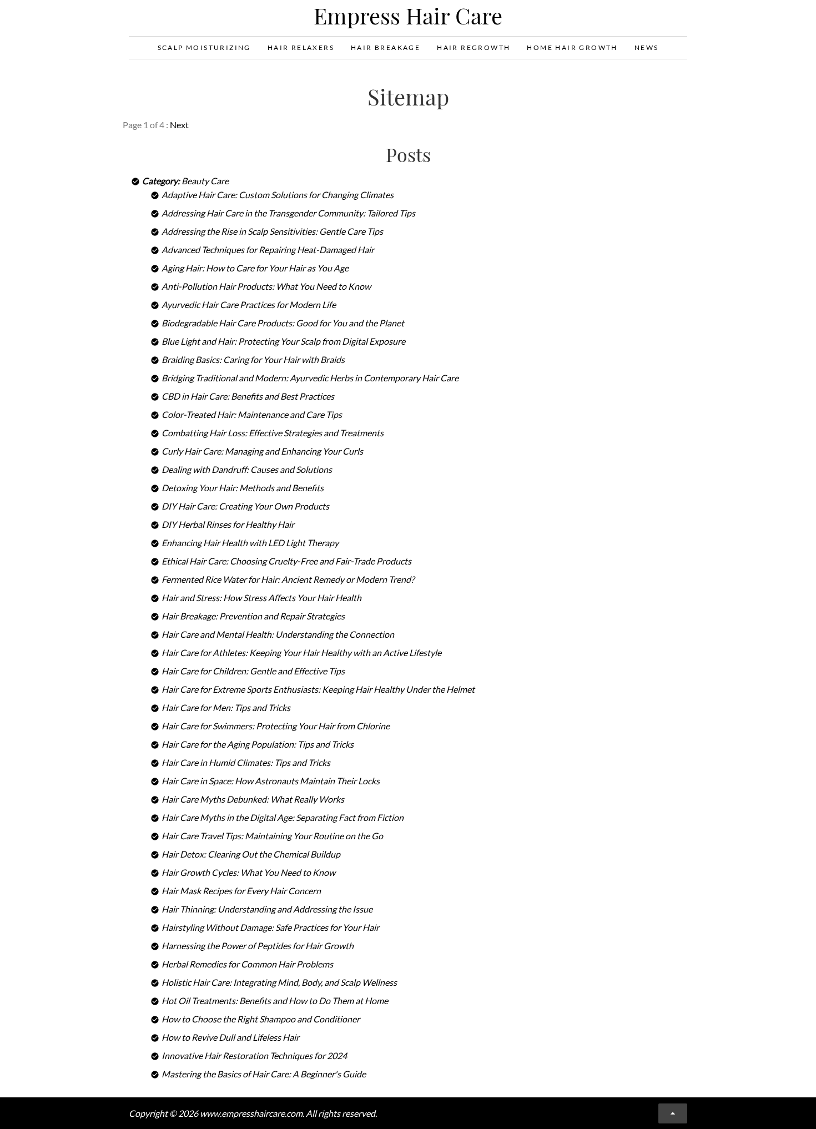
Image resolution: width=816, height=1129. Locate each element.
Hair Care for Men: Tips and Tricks (226, 707)
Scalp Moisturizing (204, 47)
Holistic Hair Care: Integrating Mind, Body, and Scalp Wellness (279, 982)
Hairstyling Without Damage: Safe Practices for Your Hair (270, 927)
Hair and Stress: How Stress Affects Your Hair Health (261, 597)
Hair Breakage (385, 47)
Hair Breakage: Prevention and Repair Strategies (253, 616)
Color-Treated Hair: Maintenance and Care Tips (252, 414)
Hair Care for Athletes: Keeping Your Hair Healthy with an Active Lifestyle (301, 652)
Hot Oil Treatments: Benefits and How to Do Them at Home (275, 1000)
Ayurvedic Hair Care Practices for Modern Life (249, 304)
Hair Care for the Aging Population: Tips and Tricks (258, 744)
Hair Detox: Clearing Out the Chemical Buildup (251, 854)
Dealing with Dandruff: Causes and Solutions (247, 469)
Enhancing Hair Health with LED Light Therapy (250, 542)
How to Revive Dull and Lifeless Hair (230, 1037)
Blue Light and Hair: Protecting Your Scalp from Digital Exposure (283, 341)
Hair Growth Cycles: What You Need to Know (248, 872)
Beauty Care (205, 180)
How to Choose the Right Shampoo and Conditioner (261, 1019)
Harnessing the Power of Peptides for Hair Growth (258, 945)
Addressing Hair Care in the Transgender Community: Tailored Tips (288, 213)
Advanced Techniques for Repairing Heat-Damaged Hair (268, 249)
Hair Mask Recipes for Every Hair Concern (241, 890)
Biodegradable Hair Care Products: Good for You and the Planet (283, 322)
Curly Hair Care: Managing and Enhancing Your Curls (262, 451)
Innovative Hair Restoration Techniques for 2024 (254, 1055)
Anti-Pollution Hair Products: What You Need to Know (266, 286)
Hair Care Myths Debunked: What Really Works (253, 799)
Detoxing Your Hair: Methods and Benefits (243, 487)
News (646, 47)
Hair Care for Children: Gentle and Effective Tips (253, 671)
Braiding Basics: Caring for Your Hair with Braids (253, 359)
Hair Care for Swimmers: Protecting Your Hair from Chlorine (276, 725)
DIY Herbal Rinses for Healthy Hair (228, 524)
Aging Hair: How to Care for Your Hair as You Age (255, 268)
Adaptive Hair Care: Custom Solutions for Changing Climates (278, 194)
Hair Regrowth (473, 47)
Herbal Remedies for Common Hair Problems (247, 964)
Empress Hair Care (408, 15)
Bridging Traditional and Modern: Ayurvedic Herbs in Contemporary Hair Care (310, 377)
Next (179, 124)
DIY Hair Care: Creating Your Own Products (245, 506)
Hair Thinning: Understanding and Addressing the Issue (267, 909)
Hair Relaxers (301, 47)
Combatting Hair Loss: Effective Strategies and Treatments (273, 432)
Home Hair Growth (572, 47)
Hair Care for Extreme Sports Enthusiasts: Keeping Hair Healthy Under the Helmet (318, 689)
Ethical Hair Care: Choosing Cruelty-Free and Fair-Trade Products (286, 561)
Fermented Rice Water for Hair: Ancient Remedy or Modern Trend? (288, 579)
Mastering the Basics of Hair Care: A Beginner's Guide (264, 1073)
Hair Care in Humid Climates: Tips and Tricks (246, 762)
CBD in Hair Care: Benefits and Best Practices (248, 396)
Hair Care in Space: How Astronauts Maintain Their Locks (271, 780)
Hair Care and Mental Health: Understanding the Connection (278, 634)
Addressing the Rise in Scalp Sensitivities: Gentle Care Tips (272, 231)
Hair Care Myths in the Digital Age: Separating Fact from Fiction (283, 817)
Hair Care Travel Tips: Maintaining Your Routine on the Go (272, 835)
